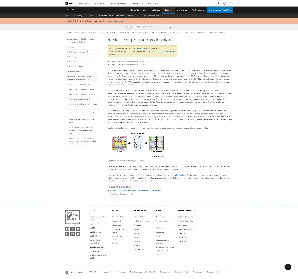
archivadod (141, 48)
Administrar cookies (181, 272)
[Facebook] (67, 229)
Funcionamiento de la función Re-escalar (81, 121)
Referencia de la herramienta (111, 16)
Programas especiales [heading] (186, 211)
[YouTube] (78, 234)
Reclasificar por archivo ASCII (78, 52)
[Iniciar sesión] (231, 3)
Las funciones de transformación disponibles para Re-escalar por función (81, 130)
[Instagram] (72, 234)
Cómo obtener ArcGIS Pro (220, 10)
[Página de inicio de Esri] (70, 3)
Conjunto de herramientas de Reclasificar (166, 32)
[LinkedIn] (78, 229)
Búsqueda (70, 47)
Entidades (156, 10)
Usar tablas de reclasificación (80, 99)
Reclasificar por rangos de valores (82, 94)
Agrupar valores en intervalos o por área (82, 113)
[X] (72, 229)
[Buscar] (218, 3)
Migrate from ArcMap (153, 16)
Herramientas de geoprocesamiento (102, 32)
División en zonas (73, 72)
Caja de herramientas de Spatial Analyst (133, 32)
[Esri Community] (67, 234)
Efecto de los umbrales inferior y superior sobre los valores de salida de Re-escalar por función (82, 141)
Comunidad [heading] (116, 211)
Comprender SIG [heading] (140, 211)
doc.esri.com (119, 21)
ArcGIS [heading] (92, 211)
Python (130, 16)
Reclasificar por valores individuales (82, 89)
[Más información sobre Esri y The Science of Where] (72, 217)
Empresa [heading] (159, 211)
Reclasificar (71, 62)
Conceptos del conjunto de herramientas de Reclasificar (204, 32)
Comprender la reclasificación (80, 84)
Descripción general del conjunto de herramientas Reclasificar (80, 40)
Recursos (168, 10)
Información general (138, 10)
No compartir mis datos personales (206, 272)
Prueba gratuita (198, 10)
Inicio (67, 16)
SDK (139, 16)
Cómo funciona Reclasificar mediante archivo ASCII (83, 105)
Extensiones (182, 10)
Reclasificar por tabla (74, 57)
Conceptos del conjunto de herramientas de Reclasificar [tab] (79, 78)
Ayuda (93, 16)
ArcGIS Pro (69, 10)
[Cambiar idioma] (224, 3)
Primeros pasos (79, 16)
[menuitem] (99, 218)
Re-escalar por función (75, 67)
